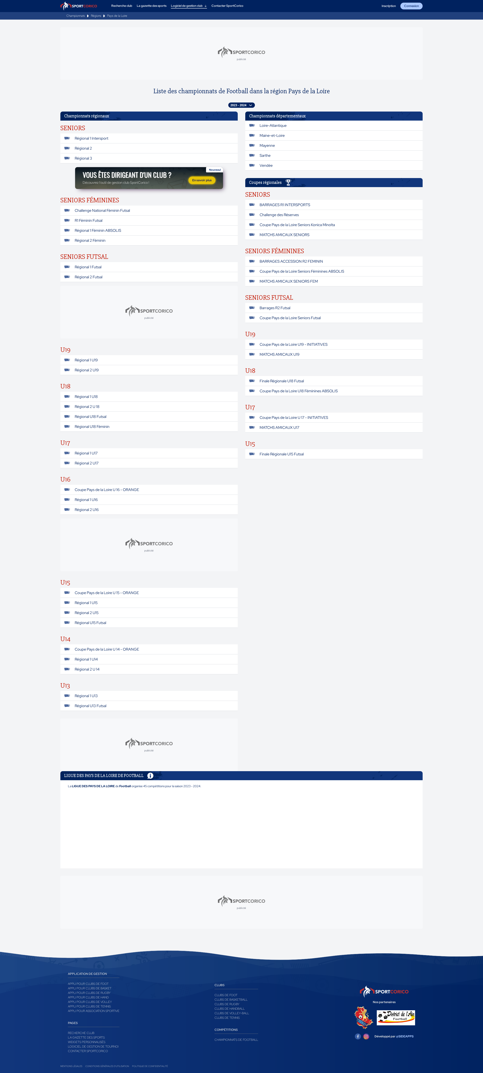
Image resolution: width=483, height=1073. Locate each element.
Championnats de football (236, 1040)
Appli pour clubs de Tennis (89, 1006)
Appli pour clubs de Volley (90, 1002)
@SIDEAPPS (405, 1036)
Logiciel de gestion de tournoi (93, 1047)
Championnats (75, 16)
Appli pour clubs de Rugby (89, 993)
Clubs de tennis (227, 1018)
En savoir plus (202, 180)
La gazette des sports (86, 1037)
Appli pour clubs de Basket (90, 988)
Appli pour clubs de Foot (88, 984)
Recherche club (81, 1033)
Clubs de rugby (227, 1004)
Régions (96, 16)
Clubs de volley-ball (232, 1013)
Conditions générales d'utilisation (107, 1066)
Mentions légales (71, 1066)
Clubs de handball (230, 1009)
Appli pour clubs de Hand (88, 997)
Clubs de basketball (231, 1000)
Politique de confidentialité (150, 1066)
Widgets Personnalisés (86, 1042)
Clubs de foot (226, 995)
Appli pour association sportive (93, 1011)
